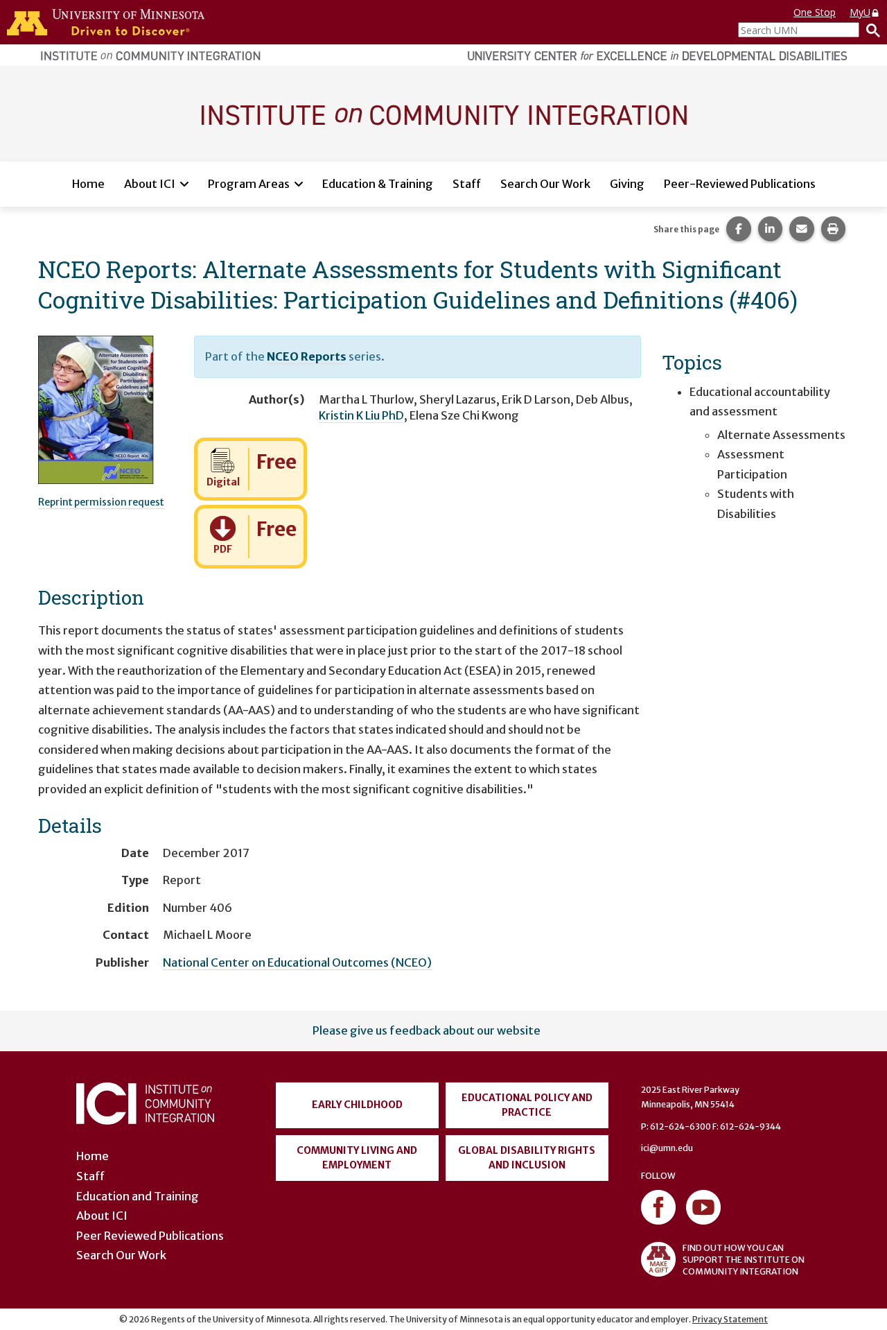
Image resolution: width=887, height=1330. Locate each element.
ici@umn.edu (667, 1148)
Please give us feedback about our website (427, 1030)
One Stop (814, 12)
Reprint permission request (101, 502)
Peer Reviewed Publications (150, 1236)
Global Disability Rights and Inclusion (526, 1157)
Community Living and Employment (357, 1157)
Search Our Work (545, 184)
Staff (467, 184)
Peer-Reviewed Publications (740, 184)
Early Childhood (357, 1104)
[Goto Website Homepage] (443, 113)
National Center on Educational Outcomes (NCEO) (297, 962)
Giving (627, 184)
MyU (860, 12)
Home (88, 184)
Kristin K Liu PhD (361, 415)
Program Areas (249, 184)
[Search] (869, 29)
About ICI (149, 184)
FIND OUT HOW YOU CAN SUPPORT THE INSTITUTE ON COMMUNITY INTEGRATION (744, 1260)
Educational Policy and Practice (527, 1105)
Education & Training (377, 184)
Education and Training (137, 1196)
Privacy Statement (730, 1319)
